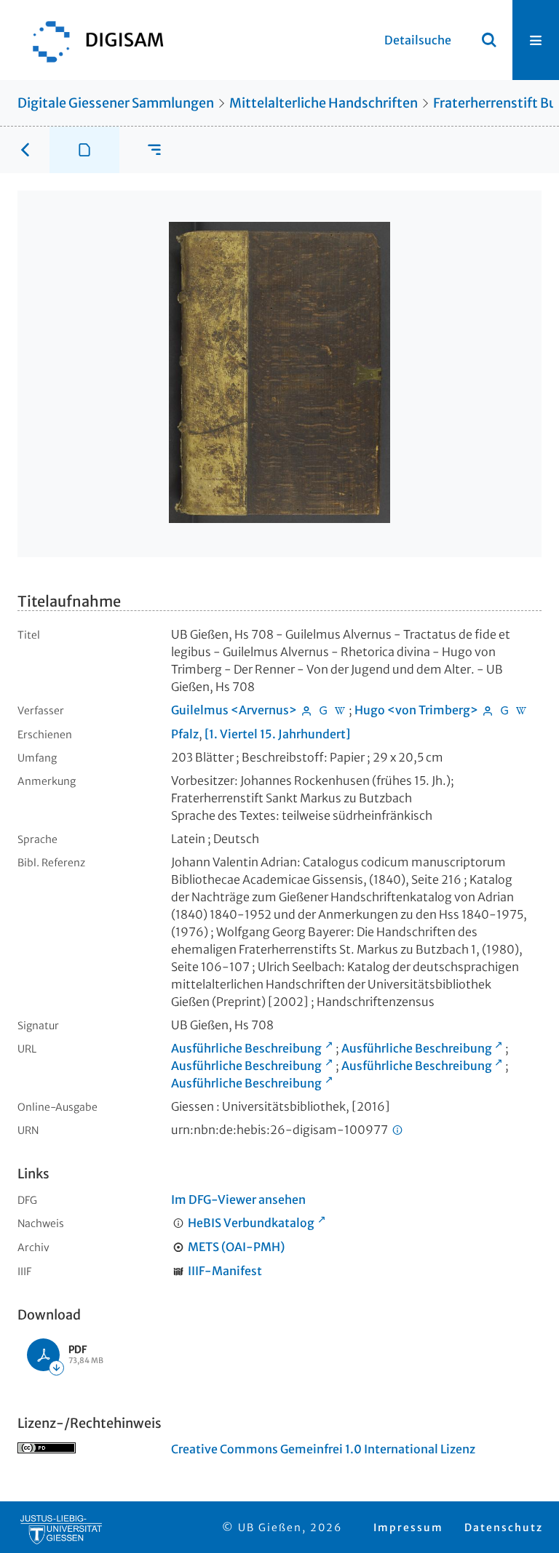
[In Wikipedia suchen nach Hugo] (521, 710)
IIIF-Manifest (225, 1270)
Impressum (408, 1527)
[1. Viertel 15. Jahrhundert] (277, 734)
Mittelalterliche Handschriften (323, 103)
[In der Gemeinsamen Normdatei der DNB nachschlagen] (323, 710)
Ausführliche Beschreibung (246, 1048)
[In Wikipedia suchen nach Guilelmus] (340, 710)
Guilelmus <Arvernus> (234, 710)
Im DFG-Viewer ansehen (238, 1199)
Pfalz (185, 734)
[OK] (489, 40)
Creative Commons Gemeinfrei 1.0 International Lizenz (323, 1449)
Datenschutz (503, 1527)
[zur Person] (306, 710)
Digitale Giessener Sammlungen (115, 103)
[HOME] (91, 40)
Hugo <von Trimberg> (416, 710)
